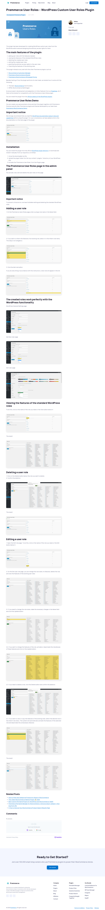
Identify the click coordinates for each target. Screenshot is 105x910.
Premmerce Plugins (20, 15)
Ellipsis (87, 895)
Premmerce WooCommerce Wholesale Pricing (22, 77)
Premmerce (15, 3)
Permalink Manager (74, 885)
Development (10, 15)
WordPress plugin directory (40, 151)
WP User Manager (90, 890)
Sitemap (96, 908)
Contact (55, 899)
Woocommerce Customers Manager (19, 73)
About (54, 3)
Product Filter (73, 888)
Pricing (34, 3)
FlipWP (86, 898)
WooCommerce (19, 86)
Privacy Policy (89, 908)
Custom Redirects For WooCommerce (91, 886)
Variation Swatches (74, 891)
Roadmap (54, 91)
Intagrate (87, 893)
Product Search (73, 893)
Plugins (27, 3)
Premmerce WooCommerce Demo (16, 108)
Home (55, 885)
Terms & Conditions (79, 908)
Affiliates (55, 896)
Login (86, 3)
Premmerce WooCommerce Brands (19, 75)
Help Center (41, 3)
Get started (94, 2)
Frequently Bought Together (74, 897)
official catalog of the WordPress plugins (40, 96)
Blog (49, 3)
